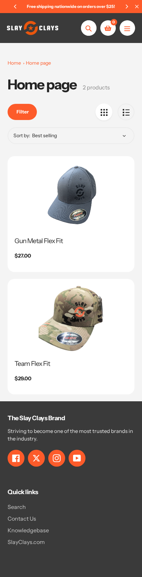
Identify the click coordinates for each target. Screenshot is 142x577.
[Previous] (15, 6)
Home (14, 63)
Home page (38, 63)
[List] (126, 112)
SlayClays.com (26, 541)
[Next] (126, 6)
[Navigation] (127, 28)
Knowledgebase (28, 530)
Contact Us (22, 518)
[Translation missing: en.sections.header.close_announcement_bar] (136, 6)
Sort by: (21, 135)
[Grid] (103, 112)
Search (17, 506)
